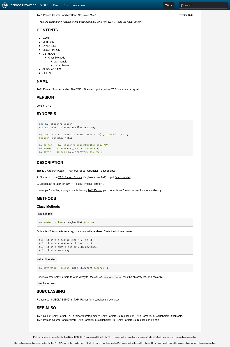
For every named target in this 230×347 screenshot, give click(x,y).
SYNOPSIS (49, 46)
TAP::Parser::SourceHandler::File (96, 320)
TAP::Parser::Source (70, 177)
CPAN (92, 15)
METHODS (48, 53)
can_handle (60, 61)
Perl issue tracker (125, 342)
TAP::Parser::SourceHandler (81, 170)
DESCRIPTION (51, 50)
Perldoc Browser (22, 5)
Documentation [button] (74, 5)
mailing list (142, 342)
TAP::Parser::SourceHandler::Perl (56, 320)
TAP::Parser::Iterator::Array (70, 277)
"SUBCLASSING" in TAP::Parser (69, 299)
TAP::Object (43, 316)
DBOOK (78, 337)
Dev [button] (55, 5)
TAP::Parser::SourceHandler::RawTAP (59, 15)
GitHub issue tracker (117, 337)
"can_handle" (122, 177)
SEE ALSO (49, 73)
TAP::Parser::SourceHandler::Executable (158, 316)
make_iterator (62, 65)
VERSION (48, 42)
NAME (46, 38)
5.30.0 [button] (44, 5)
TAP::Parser (95, 190)
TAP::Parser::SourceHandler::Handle (138, 320)
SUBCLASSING (51, 69)
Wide (168, 5)
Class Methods (56, 57)
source (85, 15)
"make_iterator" (93, 183)
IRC (152, 342)
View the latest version (129, 21)
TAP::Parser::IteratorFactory (83, 316)
